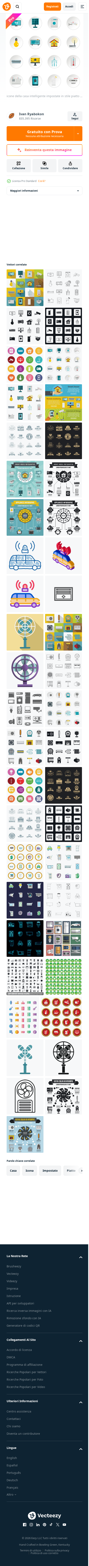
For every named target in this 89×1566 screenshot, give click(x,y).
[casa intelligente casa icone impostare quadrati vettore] (25, 402)
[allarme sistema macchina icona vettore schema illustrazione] (25, 900)
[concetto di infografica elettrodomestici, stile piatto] (25, 747)
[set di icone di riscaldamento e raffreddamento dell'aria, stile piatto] (25, 1015)
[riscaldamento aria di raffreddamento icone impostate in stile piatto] (25, 1168)
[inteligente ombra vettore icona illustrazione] (25, 938)
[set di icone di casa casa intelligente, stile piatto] (25, 287)
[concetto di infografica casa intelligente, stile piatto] (25, 670)
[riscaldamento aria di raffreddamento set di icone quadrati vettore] (25, 1398)
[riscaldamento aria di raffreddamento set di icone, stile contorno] (25, 1091)
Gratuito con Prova (45, 133)
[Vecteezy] (6, 6)
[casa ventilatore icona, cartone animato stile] (25, 1053)
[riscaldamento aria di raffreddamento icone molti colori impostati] (25, 1283)
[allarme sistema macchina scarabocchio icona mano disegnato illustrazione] (25, 823)
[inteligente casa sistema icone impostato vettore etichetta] (25, 1512)
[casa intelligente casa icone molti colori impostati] (25, 441)
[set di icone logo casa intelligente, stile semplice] (25, 594)
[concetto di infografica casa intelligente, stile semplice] (25, 708)
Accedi (69, 6)
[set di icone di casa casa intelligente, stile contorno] (25, 326)
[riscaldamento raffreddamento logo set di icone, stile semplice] (25, 1321)
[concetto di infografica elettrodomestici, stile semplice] (25, 785)
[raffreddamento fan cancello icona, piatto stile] (25, 976)
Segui (74, 118)
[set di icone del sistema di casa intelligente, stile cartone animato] (25, 1474)
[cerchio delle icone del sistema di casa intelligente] (25, 1436)
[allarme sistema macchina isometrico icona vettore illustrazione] (25, 862)
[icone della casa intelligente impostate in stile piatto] (25, 479)
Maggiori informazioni (24, 190)
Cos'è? (41, 181)
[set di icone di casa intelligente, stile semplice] (25, 364)
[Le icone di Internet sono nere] (25, 1130)
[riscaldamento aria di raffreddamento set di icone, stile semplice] (25, 1244)
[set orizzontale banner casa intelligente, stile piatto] (25, 555)
